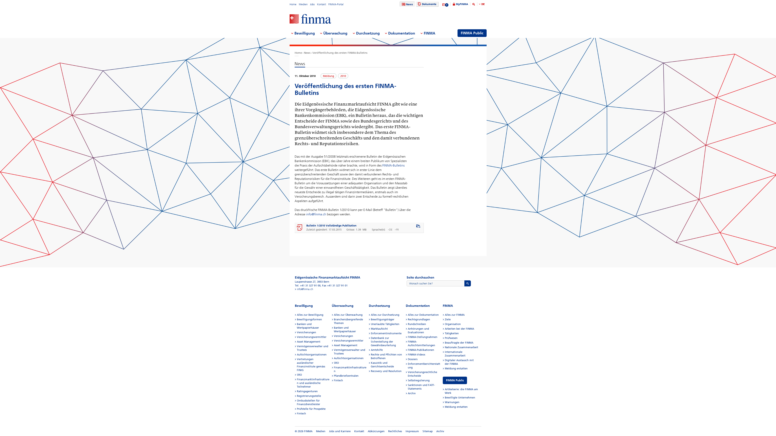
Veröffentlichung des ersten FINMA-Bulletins (339, 52)
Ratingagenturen (307, 391)
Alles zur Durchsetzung (385, 314)
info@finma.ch (316, 214)
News (409, 4)
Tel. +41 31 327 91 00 (308, 285)
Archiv (412, 393)
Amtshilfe (377, 349)
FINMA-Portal (336, 4)
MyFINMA (462, 4)
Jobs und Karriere (340, 431)
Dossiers (413, 359)
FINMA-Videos (416, 354)
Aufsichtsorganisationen (312, 354)
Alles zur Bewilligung (310, 314)
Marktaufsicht (379, 328)
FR (397, 229)
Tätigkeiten (452, 333)
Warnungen (452, 402)
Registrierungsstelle (309, 395)
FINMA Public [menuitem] (472, 33)
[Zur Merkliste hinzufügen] (418, 226)
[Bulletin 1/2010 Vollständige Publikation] (300, 227)
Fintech (301, 413)
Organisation (453, 324)
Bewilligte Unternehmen (460, 397)
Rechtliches (395, 431)
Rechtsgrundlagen (419, 319)
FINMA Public (455, 380)
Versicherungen (306, 332)
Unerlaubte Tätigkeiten (385, 324)
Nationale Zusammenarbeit (461, 347)
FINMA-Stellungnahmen (422, 337)
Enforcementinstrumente (386, 333)
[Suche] (474, 5)
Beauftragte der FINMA (459, 342)
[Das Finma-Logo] (310, 19)
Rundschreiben (417, 324)
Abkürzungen (376, 431)
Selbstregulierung (419, 380)
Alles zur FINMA (455, 314)
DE (483, 4)
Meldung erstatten (456, 368)
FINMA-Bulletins (393, 165)
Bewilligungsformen (309, 319)
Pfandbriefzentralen (346, 375)
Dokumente (429, 4)
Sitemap (428, 431)
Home (293, 4)
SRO (299, 374)
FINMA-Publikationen (421, 349)
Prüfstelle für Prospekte (311, 408)
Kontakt (321, 4)
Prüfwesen (451, 338)
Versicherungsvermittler (311, 337)
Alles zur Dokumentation (423, 314)
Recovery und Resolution (386, 371)
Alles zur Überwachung (348, 314)
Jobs (312, 4)
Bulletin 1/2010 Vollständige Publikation (331, 225)
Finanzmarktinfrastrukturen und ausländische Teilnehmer (313, 383)
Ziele (448, 319)
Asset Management (308, 341)
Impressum (412, 431)
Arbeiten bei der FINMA (459, 328)
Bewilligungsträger (382, 319)
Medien (303, 4)
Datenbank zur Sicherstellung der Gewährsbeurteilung (383, 341)
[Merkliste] (444, 5)
